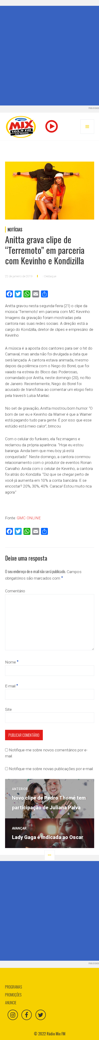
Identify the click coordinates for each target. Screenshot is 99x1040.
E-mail (11, 686)
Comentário (15, 591)
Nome (12, 662)
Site (8, 709)
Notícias (15, 230)
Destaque (50, 276)
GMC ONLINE (29, 518)
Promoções (13, 995)
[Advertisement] (49, 55)
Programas (13, 987)
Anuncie (10, 1002)
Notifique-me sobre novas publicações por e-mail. (51, 768)
